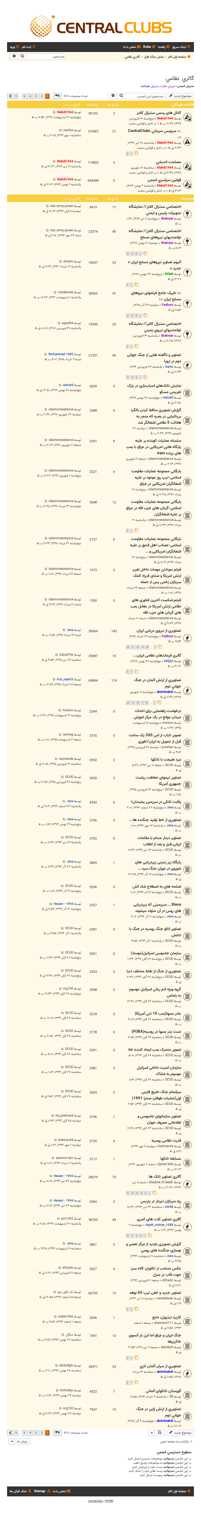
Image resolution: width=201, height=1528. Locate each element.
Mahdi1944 (165, 118)
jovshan (167, 747)
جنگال (69, 1334)
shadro (68, 261)
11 (132, 647)
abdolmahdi (165, 692)
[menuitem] (164, 47)
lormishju (66, 1390)
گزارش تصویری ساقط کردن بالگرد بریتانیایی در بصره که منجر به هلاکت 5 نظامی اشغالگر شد (156, 416)
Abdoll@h (66, 1365)
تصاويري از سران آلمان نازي (160, 1366)
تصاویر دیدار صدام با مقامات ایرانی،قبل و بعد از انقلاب (159, 841)
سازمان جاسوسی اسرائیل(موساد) (156, 953)
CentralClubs (95, 1501)
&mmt (169, 1206)
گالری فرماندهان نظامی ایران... (157, 655)
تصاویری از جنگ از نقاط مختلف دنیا (154, 971)
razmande (66, 758)
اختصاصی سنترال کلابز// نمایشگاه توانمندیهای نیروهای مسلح (155, 234)
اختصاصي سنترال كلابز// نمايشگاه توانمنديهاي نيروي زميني (155, 327)
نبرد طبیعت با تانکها (166, 759)
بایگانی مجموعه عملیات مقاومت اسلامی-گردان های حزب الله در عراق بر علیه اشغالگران (153, 508)
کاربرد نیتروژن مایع (166, 1317)
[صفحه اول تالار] (100, 25)
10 (137, 647)
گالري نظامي (180, 78)
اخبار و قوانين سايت (141, 123)
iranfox (68, 130)
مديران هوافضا (150, 86)
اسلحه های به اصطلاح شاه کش (156, 886)
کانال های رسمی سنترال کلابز (159, 113)
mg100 (68, 988)
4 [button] (30, 96)
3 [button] (36, 96)
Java (70, 630)
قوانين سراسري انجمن (164, 180)
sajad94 (67, 323)
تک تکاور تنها (65, 1292)
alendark (167, 1347)
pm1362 (67, 1218)
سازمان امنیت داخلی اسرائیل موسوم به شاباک (159, 1071)
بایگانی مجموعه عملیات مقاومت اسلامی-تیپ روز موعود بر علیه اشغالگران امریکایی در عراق (156, 477)
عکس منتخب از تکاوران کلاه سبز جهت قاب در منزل (156, 1271)
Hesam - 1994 (63, 903)
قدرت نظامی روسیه (166, 1141)
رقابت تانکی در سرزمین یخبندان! (156, 802)
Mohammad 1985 (60, 354)
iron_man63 (65, 679)
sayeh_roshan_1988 (159, 1224)
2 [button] (42, 96)
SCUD (169, 765)
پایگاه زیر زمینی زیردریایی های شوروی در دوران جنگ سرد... (158, 865)
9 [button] (16, 96)
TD (171, 1396)
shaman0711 (163, 1322)
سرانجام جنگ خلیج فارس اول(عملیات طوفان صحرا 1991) (156, 1095)
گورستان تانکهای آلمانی (163, 1391)
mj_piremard (64, 1115)
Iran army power (61, 206)
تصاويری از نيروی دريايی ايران (159, 631)
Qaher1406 (165, 1164)
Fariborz (167, 304)
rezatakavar (165, 1298)
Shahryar (167, 218)
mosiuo (168, 722)
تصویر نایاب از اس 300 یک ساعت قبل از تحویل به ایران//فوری (155, 738)
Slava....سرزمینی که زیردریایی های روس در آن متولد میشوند (157, 907)
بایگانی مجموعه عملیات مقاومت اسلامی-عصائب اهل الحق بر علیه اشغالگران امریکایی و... (155, 545)
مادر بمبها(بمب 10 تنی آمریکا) (158, 1013)
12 (128, 647)
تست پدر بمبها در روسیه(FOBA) (156, 1032)
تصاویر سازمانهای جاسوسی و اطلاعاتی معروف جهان (159, 1119)
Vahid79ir (66, 654)
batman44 (165, 1146)
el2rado (168, 1280)
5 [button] (24, 96)
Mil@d (168, 661)
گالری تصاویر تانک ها (165, 1177)
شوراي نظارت (167, 86)
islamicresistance (161, 428)
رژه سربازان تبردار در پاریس (161, 1201)
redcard (168, 397)
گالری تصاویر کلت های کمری (159, 1219)
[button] (57, 96)
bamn (169, 366)
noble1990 (65, 1316)
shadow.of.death (161, 1182)
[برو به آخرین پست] (54, 112)
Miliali (169, 274)
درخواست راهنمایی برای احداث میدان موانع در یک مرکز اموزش (157, 714)
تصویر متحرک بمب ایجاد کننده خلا (154, 1050)
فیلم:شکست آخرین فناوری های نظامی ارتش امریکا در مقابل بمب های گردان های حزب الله (155, 606)
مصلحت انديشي (168, 162)
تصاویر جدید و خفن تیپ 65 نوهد (155, 1293)
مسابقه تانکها (170, 1159)
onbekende (65, 292)
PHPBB (109, 1501)
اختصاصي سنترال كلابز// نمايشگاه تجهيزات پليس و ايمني (155, 210)
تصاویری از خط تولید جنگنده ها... (155, 820)
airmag (68, 734)
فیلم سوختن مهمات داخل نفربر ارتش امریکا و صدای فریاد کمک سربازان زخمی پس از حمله (156, 575)
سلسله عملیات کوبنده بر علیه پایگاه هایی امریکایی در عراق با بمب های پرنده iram (153, 447)
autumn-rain (64, 1158)
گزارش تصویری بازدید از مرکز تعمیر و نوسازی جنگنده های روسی (153, 1247)
